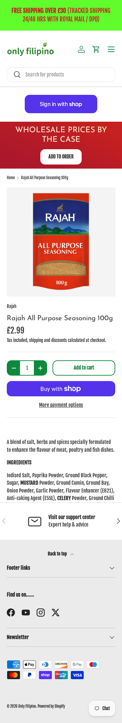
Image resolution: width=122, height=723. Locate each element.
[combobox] (61, 75)
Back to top (58, 553)
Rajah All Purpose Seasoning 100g (44, 178)
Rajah (11, 306)
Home (11, 178)
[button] (96, 49)
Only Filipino (27, 706)
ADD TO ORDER (61, 156)
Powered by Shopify (51, 706)
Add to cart (84, 368)
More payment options (61, 405)
